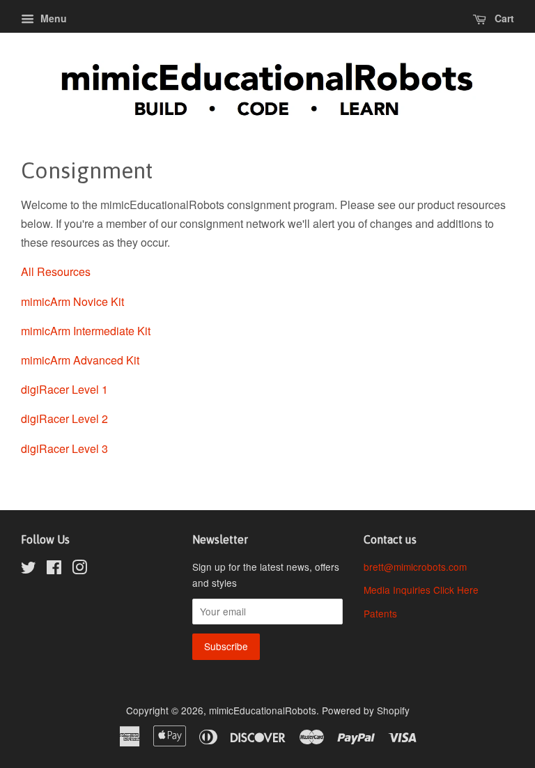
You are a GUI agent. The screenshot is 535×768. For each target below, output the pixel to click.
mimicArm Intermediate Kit (85, 331)
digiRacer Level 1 (64, 389)
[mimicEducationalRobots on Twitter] (28, 569)
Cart (503, 18)
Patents (380, 613)
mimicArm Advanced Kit (80, 360)
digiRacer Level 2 (64, 418)
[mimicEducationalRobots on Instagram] (79, 569)
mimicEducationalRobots (262, 710)
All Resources (56, 271)
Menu (52, 18)
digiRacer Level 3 (64, 448)
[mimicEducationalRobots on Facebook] (54, 569)
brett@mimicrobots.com (415, 567)
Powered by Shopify (366, 710)
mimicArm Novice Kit (72, 301)
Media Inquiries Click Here (421, 590)
